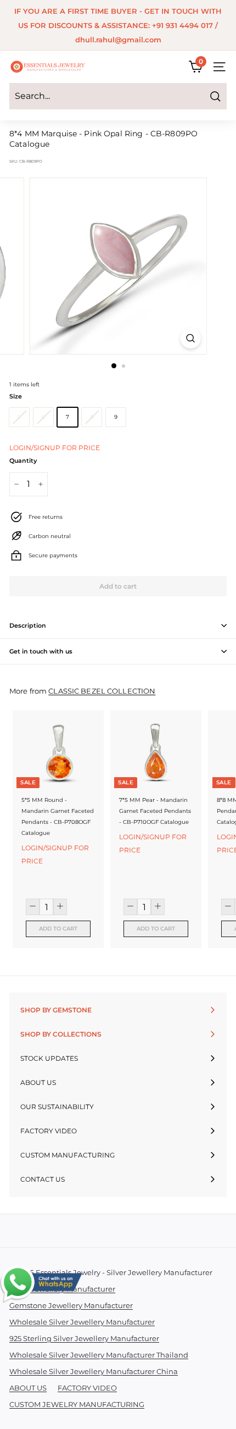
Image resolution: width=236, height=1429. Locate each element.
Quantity (23, 460)
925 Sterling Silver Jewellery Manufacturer (84, 1338)
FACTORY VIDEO (87, 1387)
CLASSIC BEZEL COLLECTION (101, 691)
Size (15, 396)
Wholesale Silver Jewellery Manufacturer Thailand (98, 1354)
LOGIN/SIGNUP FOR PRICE (54, 448)
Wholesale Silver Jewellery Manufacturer (82, 1321)
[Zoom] (190, 338)
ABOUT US (28, 1387)
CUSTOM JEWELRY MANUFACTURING (76, 1404)
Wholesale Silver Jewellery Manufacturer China (93, 1371)
